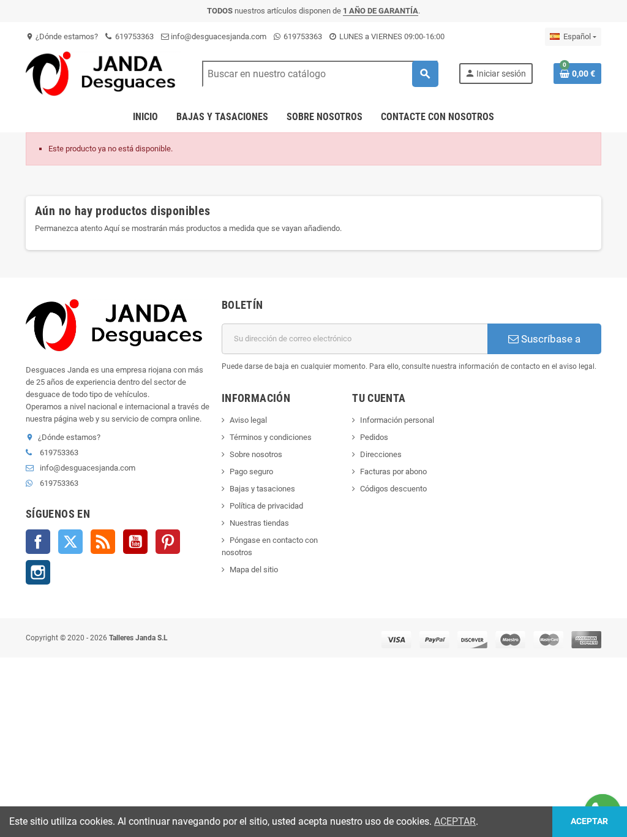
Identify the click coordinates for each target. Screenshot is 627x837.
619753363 (133, 36)
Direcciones (381, 454)
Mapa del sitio (254, 569)
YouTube (135, 541)
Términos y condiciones (271, 437)
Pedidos (374, 437)
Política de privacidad (266, 505)
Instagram (38, 572)
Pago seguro (251, 471)
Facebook (38, 541)
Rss (103, 541)
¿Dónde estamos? (62, 36)
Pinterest (168, 541)
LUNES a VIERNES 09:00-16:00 (391, 36)
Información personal (397, 420)
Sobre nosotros (256, 454)
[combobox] (320, 74)
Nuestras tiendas (259, 523)
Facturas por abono (393, 471)
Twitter (70, 541)
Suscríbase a (549, 339)
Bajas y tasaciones (262, 488)
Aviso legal (248, 420)
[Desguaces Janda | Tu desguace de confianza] (103, 73)
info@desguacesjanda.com (217, 36)
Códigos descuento (393, 488)
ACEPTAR (455, 821)
